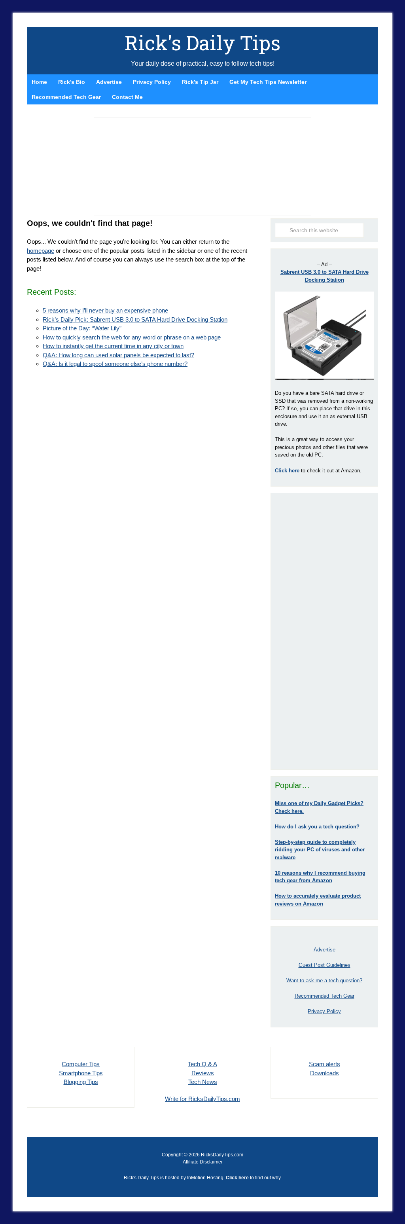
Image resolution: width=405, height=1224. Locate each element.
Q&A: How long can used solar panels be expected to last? (118, 355)
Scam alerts (324, 1064)
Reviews (202, 1073)
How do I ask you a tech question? (317, 827)
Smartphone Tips (81, 1073)
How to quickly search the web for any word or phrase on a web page (132, 337)
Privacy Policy (324, 1011)
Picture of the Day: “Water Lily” (82, 328)
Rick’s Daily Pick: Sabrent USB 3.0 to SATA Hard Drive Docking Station (135, 319)
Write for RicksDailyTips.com (202, 1098)
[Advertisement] (324, 631)
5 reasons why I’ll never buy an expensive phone (105, 310)
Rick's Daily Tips (202, 43)
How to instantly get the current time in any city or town (113, 346)
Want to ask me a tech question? (324, 980)
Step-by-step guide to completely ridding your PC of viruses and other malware (320, 849)
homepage (40, 250)
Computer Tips (81, 1064)
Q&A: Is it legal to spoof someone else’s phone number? (115, 363)
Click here (237, 1177)
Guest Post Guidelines (324, 965)
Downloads (324, 1073)
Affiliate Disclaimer (203, 1162)
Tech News (202, 1081)
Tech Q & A (202, 1064)
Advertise (324, 950)
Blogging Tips (81, 1081)
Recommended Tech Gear (324, 996)
